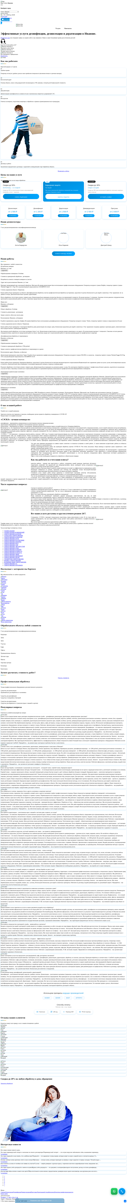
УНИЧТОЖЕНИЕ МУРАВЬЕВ (13, 565)
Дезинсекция (9, 1192)
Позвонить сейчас (63, 171)
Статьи (46, 1192)
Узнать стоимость (63, 678)
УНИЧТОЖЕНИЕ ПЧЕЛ (11, 548)
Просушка (34, 1192)
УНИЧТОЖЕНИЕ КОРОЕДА (13, 553)
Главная (3, 1192)
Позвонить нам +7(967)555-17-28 (40, 1200)
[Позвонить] (114, 1191)
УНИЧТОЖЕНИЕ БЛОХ (11, 538)
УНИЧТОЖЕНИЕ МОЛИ (11, 557)
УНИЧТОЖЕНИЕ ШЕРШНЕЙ (13, 556)
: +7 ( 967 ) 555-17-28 (9, 1197)
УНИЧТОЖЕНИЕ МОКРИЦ (12, 542)
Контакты (68, 28)
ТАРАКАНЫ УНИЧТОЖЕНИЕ (13, 535)
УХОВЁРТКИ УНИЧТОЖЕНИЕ (14, 559)
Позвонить (4, 56)
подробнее (4, 270)
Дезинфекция (17, 1192)
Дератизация (40, 1192)
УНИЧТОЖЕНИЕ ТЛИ (11, 545)
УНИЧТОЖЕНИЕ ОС (10, 563)
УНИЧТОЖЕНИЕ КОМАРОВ (13, 537)
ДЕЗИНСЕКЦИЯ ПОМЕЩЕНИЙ (14, 532)
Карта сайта (4, 1193)
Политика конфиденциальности (63, 1192)
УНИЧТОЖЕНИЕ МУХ (11, 543)
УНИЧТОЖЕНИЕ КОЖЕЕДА (13, 551)
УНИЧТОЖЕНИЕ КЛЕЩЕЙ (12, 549)
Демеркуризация (26, 1192)
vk (125, 1201)
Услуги (57, 28)
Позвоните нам (5, 38)
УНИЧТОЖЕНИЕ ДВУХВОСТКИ (14, 546)
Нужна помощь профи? (63, 253)
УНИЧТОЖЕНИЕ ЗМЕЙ (11, 554)
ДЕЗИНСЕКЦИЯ (9, 531)
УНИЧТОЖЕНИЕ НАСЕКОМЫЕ (14, 540)
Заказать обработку (7, 1083)
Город (2, 11)
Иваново (10, 3)
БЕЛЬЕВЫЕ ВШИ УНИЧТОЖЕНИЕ (15, 562)
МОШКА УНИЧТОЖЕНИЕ (12, 560)
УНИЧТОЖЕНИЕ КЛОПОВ (12, 534)
